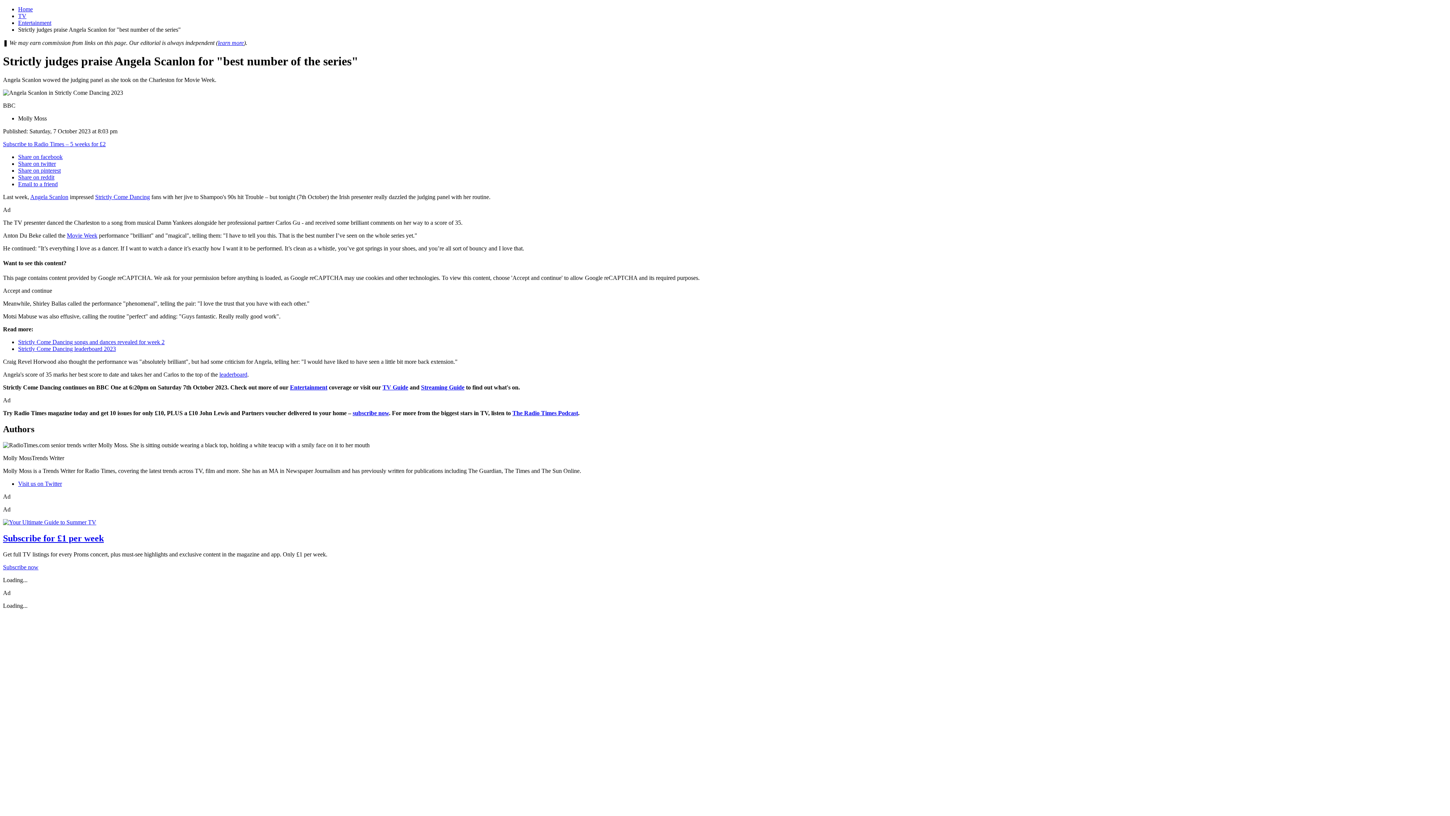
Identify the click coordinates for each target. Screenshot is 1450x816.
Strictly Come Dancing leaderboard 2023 (67, 349)
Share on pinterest (39, 170)
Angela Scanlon (49, 197)
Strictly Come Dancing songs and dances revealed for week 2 (91, 342)
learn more (231, 43)
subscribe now (371, 413)
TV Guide (395, 387)
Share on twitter (37, 164)
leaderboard (233, 374)
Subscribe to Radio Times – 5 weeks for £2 (54, 144)
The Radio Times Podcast (545, 413)
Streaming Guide (442, 387)
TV (22, 16)
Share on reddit (36, 177)
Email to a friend (38, 184)
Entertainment (34, 23)
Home (25, 9)
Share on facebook (40, 157)
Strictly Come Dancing (122, 197)
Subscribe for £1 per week (53, 538)
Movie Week (82, 235)
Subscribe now (21, 567)
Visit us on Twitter (40, 484)
